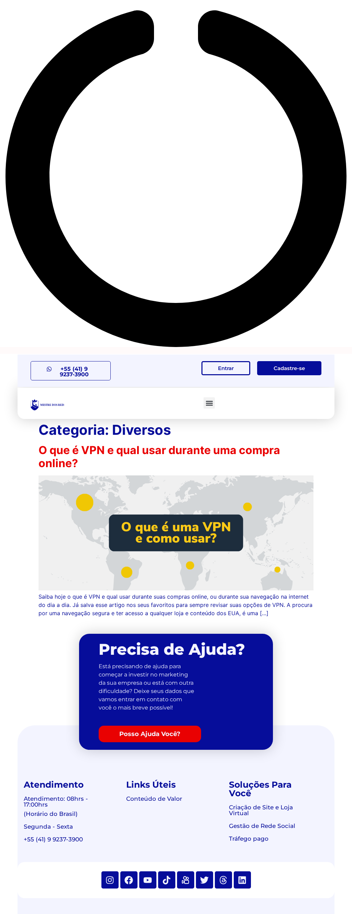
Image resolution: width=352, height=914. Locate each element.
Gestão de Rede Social (262, 825)
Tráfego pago (248, 838)
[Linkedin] (242, 880)
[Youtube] (147, 880)
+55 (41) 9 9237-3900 (53, 839)
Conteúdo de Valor (154, 798)
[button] (209, 403)
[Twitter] (204, 880)
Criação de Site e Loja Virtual (261, 810)
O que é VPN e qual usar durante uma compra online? (159, 456)
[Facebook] (129, 880)
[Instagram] (110, 880)
